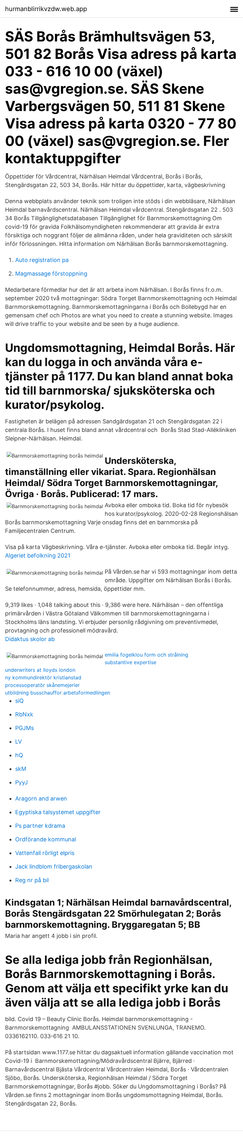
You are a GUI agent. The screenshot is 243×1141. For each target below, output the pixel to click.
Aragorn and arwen (41, 798)
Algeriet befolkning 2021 (37, 555)
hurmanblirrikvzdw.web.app (46, 9)
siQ (19, 700)
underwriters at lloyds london (40, 670)
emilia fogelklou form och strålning (146, 655)
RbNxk (24, 714)
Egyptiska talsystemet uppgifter (58, 812)
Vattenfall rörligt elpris (44, 853)
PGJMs (24, 728)
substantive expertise (130, 662)
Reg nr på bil (32, 880)
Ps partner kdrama (40, 825)
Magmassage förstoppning (51, 273)
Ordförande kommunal (45, 839)
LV (18, 741)
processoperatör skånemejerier (42, 685)
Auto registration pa (42, 260)
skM (20, 768)
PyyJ (21, 782)
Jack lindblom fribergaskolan (53, 866)
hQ (19, 755)
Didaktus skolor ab (30, 639)
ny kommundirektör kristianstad (43, 677)
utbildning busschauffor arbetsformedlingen (57, 692)
